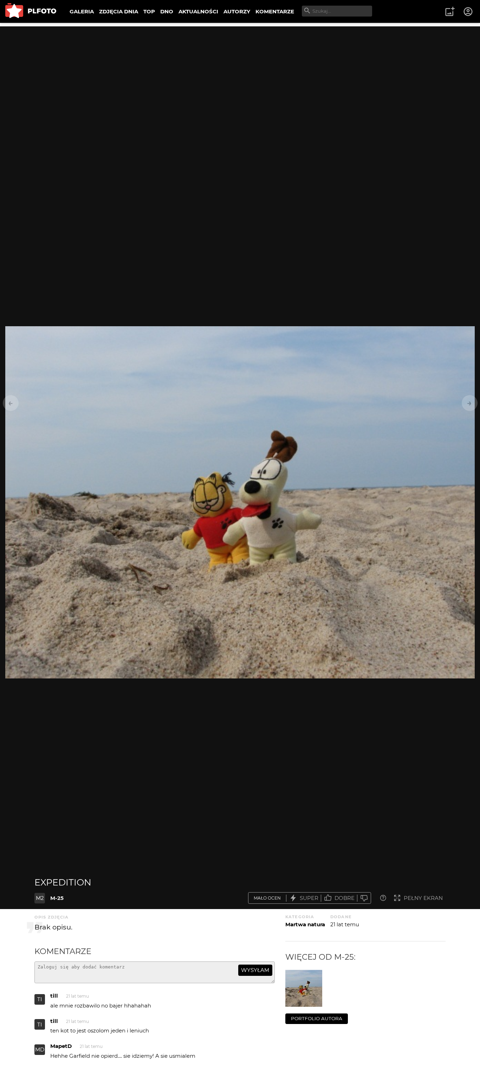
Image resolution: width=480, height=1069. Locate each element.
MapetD (61, 1046)
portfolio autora (316, 1018)
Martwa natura (305, 924)
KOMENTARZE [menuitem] (274, 11)
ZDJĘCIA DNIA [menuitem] (118, 11)
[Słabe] (364, 898)
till (54, 995)
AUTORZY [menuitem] (236, 11)
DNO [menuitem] (166, 11)
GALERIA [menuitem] (82, 11)
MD (39, 1049)
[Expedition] (303, 988)
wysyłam (255, 970)
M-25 (57, 898)
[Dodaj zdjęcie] (449, 11)
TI (39, 999)
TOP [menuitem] (149, 11)
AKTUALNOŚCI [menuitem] (198, 11)
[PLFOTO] (30, 11)
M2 (40, 898)
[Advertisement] (240, 75)
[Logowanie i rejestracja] (468, 11)
